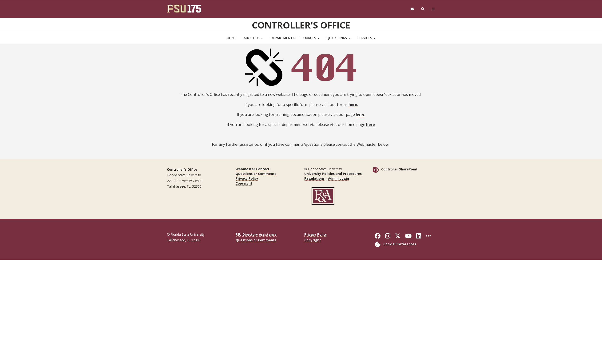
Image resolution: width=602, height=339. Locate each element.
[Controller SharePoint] (376, 169)
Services (365, 38)
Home (231, 38)
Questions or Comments (256, 173)
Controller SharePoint (399, 169)
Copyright (244, 183)
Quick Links (337, 38)
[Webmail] (412, 9)
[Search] (423, 9)
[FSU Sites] (433, 9)
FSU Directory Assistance (256, 234)
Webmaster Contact (252, 169)
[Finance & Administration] (323, 195)
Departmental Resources (293, 38)
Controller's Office (301, 25)
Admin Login (338, 178)
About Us (252, 38)
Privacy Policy (247, 178)
